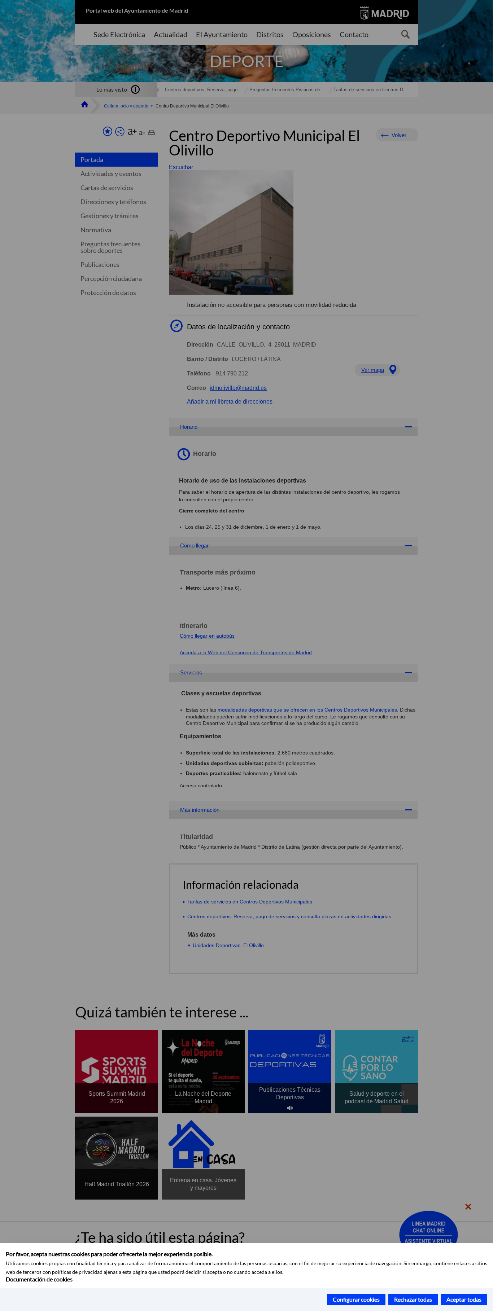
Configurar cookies (356, 1299)
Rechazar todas (413, 1299)
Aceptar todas (463, 1299)
